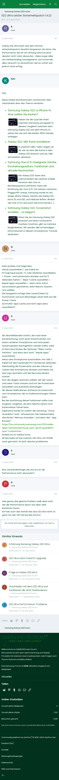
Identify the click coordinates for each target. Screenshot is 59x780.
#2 (55, 258)
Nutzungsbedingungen (12, 756)
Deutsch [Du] (7, 743)
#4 (55, 462)
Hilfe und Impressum (10, 769)
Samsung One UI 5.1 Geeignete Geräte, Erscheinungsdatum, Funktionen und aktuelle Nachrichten (32, 166)
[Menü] (4, 4)
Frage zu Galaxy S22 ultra (23, 572)
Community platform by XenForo (28, 737)
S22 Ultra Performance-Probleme (28, 604)
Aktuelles (6, 676)
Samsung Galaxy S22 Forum (25, 547)
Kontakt (4, 749)
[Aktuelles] (50, 4)
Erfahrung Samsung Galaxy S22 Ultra (29, 544)
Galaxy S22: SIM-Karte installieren (29, 141)
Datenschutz (7, 762)
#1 (56, 38)
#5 (55, 494)
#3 (55, 328)
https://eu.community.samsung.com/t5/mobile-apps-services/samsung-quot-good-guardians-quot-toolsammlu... (28, 428)
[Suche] (55, 4)
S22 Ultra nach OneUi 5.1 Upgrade (27, 558)
